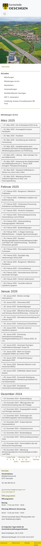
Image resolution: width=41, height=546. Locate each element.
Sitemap (27, 543)
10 (26, 459)
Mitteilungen (9, 77)
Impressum (3, 543)
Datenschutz (16, 543)
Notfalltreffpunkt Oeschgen (15, 93)
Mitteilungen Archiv (11, 81)
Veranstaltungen (10, 89)
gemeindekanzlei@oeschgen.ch (13, 490)
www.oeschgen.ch (8, 492)
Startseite (5, 67)
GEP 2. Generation (11, 97)
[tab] (20, 125)
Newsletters (9, 85)
